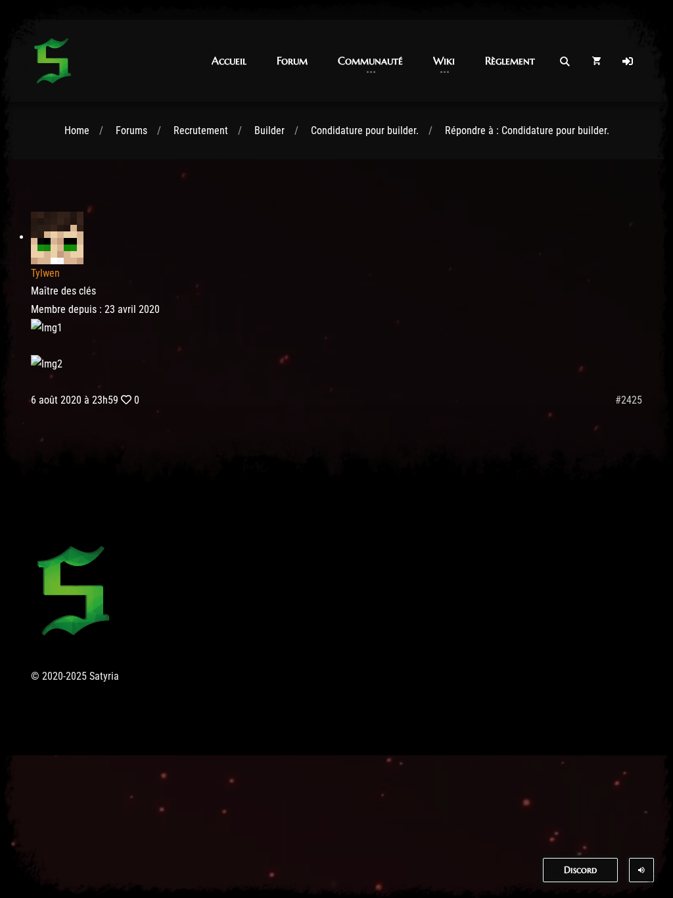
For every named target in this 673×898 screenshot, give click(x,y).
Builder (269, 130)
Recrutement (201, 130)
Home (76, 130)
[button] (229, 61)
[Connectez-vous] (627, 61)
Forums (131, 130)
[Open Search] (564, 61)
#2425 (628, 400)
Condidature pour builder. (365, 130)
